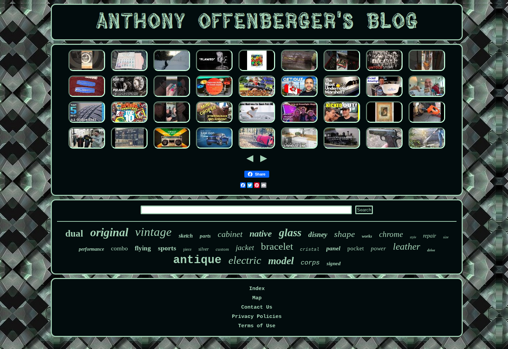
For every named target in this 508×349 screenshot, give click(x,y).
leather (406, 246)
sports (167, 248)
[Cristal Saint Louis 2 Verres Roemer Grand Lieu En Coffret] (341, 123)
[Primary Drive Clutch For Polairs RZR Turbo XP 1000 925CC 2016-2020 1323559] (129, 97)
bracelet (277, 246)
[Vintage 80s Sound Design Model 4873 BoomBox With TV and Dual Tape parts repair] (171, 149)
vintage (153, 232)
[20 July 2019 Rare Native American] (384, 71)
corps (310, 263)
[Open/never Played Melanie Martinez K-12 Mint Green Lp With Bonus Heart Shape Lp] (129, 71)
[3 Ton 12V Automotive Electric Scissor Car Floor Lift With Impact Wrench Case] (426, 123)
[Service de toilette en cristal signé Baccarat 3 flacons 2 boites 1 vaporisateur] (384, 123)
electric (244, 260)
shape (344, 234)
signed (334, 263)
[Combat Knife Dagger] (171, 123)
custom (222, 249)
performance (91, 249)
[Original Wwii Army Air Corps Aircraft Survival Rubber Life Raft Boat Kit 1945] (384, 149)
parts (205, 236)
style (413, 237)
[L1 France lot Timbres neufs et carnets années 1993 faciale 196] (426, 97)
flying (143, 248)
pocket (355, 248)
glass (290, 232)
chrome (391, 234)
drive (431, 250)
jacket (245, 247)
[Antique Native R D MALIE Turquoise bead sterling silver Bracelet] (171, 97)
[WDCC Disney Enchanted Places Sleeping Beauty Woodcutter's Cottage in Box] (299, 123)
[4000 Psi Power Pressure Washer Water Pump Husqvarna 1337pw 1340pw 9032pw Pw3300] (426, 149)
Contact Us (256, 307)
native (261, 234)
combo (119, 248)
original (109, 232)
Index (257, 289)
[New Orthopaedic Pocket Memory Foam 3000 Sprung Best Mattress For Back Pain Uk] (256, 123)
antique (197, 260)
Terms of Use (256, 326)
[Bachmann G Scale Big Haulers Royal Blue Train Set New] (341, 149)
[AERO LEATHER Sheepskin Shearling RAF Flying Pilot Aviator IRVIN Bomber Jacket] (299, 71)
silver (203, 249)
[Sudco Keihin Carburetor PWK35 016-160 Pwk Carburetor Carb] (86, 97)
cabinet (230, 234)
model (281, 260)
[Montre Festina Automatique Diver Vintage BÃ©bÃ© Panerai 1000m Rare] (341, 71)
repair (429, 236)
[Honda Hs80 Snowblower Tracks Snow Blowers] (171, 71)
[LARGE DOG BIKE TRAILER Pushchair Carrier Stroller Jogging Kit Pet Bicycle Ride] (256, 149)
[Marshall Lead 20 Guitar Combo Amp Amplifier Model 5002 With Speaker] (341, 97)
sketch (186, 236)
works (367, 236)
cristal (309, 249)
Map (257, 298)
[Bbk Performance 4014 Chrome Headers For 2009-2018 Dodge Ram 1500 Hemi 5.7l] (214, 149)
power (378, 248)
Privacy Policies (257, 317)
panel (333, 248)
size (446, 237)
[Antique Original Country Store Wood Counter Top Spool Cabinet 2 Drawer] (299, 149)
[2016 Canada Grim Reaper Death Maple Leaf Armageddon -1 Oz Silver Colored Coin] (299, 97)
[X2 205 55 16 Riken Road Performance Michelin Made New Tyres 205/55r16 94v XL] (86, 123)
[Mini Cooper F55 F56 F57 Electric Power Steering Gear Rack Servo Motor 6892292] (214, 123)
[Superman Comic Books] (129, 123)
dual (74, 233)
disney (317, 234)
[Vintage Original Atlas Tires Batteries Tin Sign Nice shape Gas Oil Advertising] (86, 71)
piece (187, 249)
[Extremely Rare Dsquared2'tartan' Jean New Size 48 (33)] (86, 149)
